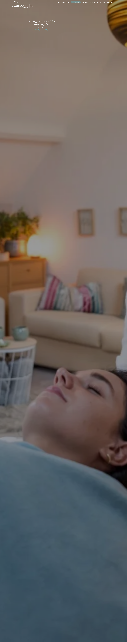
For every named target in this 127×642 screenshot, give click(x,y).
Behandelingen (76, 2)
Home (58, 2)
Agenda (99, 2)
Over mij (92, 2)
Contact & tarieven (109, 2)
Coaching (85, 2)
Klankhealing (66, 2)
